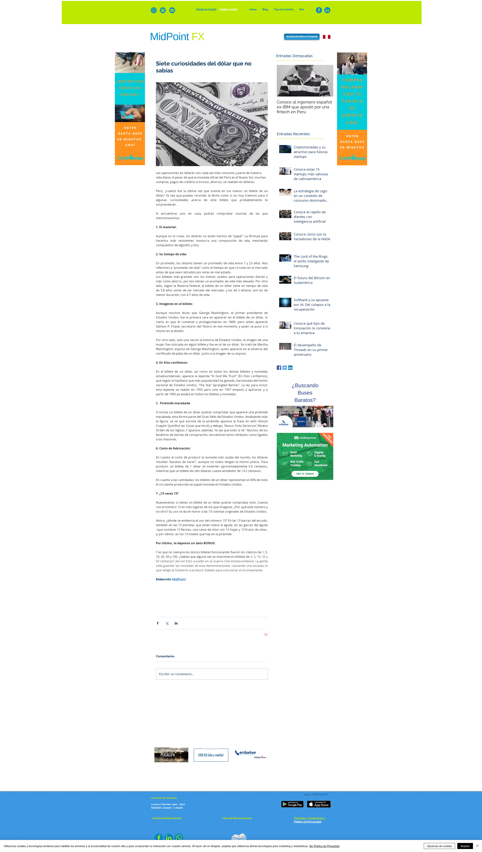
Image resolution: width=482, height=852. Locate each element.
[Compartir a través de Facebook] (157, 623)
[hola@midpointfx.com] (172, 10)
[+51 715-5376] (162, 10)
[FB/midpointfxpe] (319, 10)
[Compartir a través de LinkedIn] (176, 623)
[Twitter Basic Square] (284, 368)
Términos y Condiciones (308, 818)
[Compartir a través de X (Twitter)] (167, 623)
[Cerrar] (477, 846)
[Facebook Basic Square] (279, 368)
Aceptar (465, 846)
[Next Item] (327, 81)
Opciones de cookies (439, 846)
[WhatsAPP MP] (153, 10)
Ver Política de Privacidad (324, 846)
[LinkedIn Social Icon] (290, 368)
